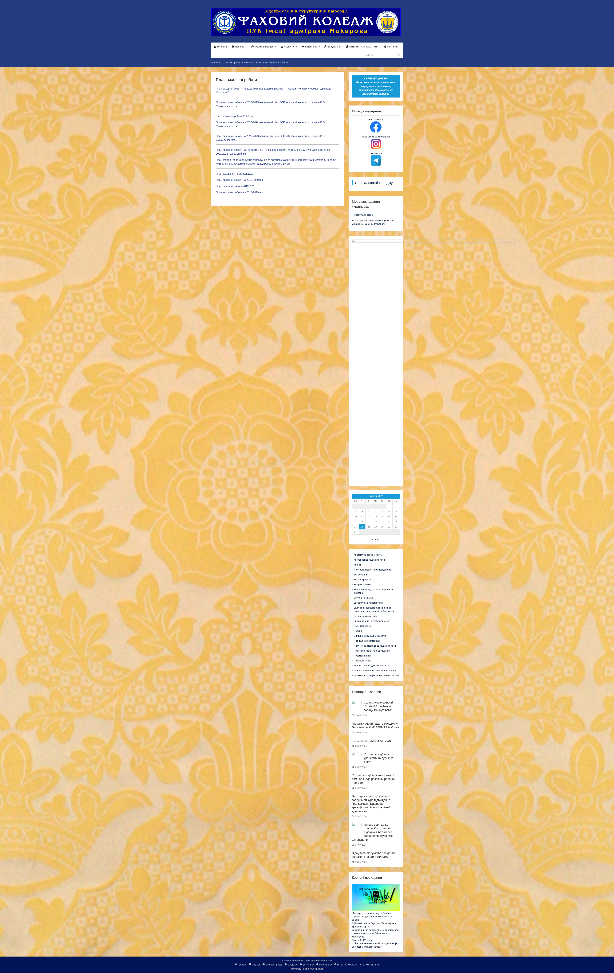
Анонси (358, 564)
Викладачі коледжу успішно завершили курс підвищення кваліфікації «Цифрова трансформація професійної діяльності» (371, 804)
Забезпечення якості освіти (368, 603)
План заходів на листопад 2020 (234, 173)
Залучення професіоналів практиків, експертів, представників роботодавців (374, 609)
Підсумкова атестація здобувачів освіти (375, 646)
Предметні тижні (362, 655)
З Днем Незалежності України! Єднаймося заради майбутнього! (378, 706)
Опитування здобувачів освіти (370, 636)
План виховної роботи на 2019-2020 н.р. (240, 180)
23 (396, 521)
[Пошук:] (383, 55)
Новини (358, 631)
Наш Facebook (375, 119)
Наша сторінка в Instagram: (376, 136)
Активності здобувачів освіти (369, 560)
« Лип (375, 539)
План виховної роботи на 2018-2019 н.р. (240, 192)
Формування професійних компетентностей (376, 675)
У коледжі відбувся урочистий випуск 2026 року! (379, 758)
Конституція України (362, 215)
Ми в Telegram (376, 153)
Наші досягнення (363, 626)
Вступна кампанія (363, 598)
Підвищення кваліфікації (367, 641)
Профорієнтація (362, 660)
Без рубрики (360, 574)
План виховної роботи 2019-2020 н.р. (238, 186)
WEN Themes (316, 969)
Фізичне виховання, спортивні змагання (375, 670)
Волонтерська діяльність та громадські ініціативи (374, 591)
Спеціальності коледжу (374, 183)
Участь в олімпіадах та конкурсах (371, 665)
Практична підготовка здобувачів (372, 650)
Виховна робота (362, 579)
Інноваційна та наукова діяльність (372, 621)
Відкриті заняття (362, 584)
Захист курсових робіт (365, 616)
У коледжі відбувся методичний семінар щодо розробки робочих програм (373, 779)
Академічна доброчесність (368, 555)
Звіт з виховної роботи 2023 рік (234, 116)
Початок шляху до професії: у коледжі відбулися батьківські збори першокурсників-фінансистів (373, 832)
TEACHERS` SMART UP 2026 (371, 740)
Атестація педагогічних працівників (372, 569)
